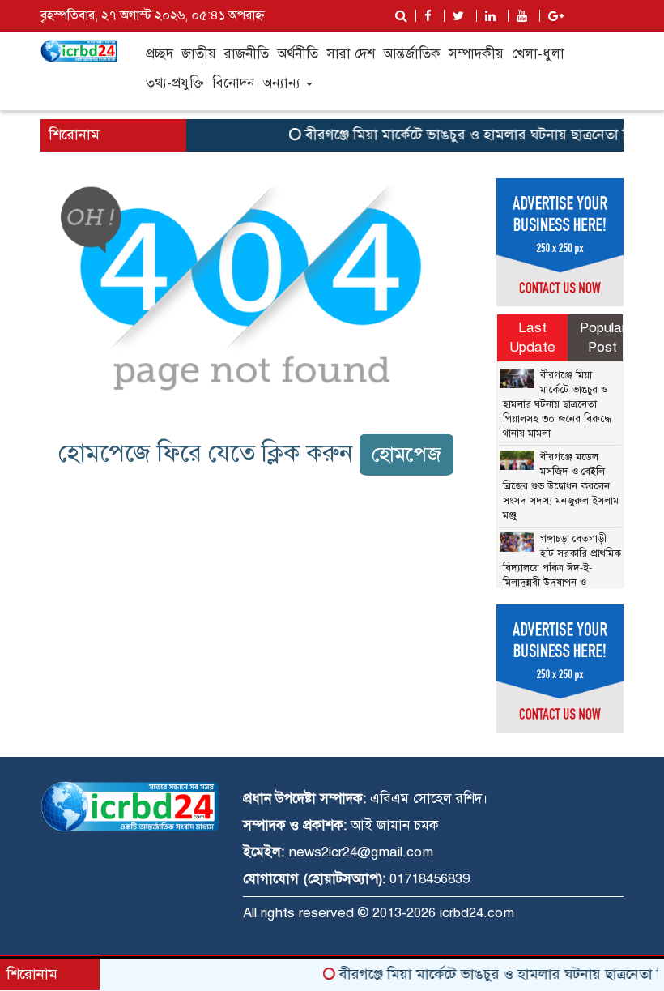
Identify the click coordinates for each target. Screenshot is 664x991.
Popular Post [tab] (603, 337)
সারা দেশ (350, 53)
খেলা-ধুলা (538, 53)
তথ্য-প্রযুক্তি (175, 83)
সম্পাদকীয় (476, 53)
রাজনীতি (246, 53)
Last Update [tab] (532, 337)
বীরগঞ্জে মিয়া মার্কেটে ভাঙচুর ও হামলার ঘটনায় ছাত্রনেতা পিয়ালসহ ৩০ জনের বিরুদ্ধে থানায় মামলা (557, 404)
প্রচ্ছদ (159, 53)
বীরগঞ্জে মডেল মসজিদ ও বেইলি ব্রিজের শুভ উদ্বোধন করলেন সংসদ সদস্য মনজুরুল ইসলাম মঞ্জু (561, 486)
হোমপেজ (406, 454)
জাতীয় (198, 53)
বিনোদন (233, 83)
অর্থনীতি (297, 53)
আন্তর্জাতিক (412, 53)
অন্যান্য (283, 83)
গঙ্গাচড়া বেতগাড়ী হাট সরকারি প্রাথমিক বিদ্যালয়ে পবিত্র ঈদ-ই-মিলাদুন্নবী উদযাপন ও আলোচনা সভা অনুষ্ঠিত (562, 568)
